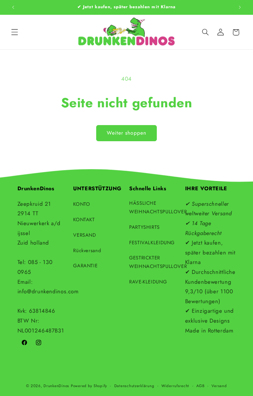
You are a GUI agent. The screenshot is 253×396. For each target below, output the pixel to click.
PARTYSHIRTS (144, 227)
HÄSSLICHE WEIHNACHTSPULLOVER (158, 207)
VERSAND (84, 235)
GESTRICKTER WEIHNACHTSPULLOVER (158, 262)
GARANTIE (85, 265)
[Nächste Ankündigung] (240, 7)
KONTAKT (84, 219)
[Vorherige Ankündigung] (13, 7)
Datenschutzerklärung (134, 385)
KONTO (81, 204)
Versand (219, 385)
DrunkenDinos (56, 385)
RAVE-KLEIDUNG (148, 281)
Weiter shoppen (127, 133)
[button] (14, 32)
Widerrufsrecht (175, 385)
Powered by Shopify (89, 385)
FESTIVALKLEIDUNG (152, 242)
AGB (200, 385)
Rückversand (87, 250)
